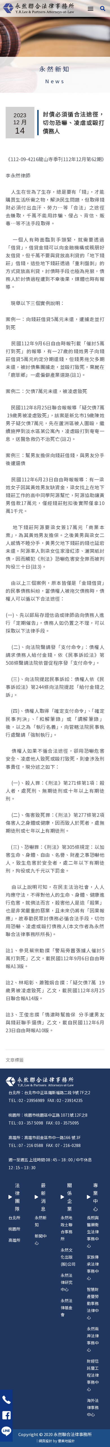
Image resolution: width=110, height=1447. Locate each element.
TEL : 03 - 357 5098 (25, 1123)
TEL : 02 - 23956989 (26, 1100)
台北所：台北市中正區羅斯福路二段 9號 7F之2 (49, 1092)
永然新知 (55, 68)
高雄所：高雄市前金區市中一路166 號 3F (44, 1137)
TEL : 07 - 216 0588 (25, 1145)
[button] (90, 8)
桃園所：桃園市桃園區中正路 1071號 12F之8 (47, 1115)
